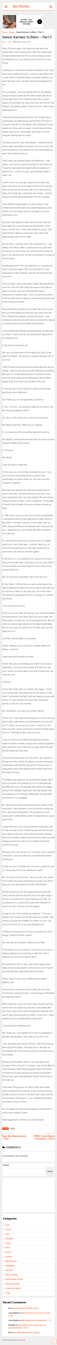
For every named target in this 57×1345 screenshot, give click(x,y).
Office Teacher (12, 1275)
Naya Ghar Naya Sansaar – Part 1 (14, 1137)
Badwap (22, 1340)
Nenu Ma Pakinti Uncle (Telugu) (26, 1332)
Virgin (8, 1293)
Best (8, 1225)
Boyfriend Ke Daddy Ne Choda (25, 1308)
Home (4, 32)
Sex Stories (21, 6)
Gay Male (9, 1238)
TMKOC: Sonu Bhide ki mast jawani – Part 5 (44, 1137)
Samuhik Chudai (12, 1284)
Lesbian (9, 1257)
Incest (8, 1252)
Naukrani (9, 1270)
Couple (12, 32)
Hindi (8, 1248)
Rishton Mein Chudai (14, 1279)
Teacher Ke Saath (13, 1288)
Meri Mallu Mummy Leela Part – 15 (36, 1320)
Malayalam (10, 1266)
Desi (7, 1234)
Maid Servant (11, 1261)
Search (6, 1165)
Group (8, 1243)
